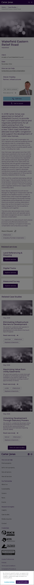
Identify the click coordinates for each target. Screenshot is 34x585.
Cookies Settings (9, 582)
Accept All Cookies (22, 582)
